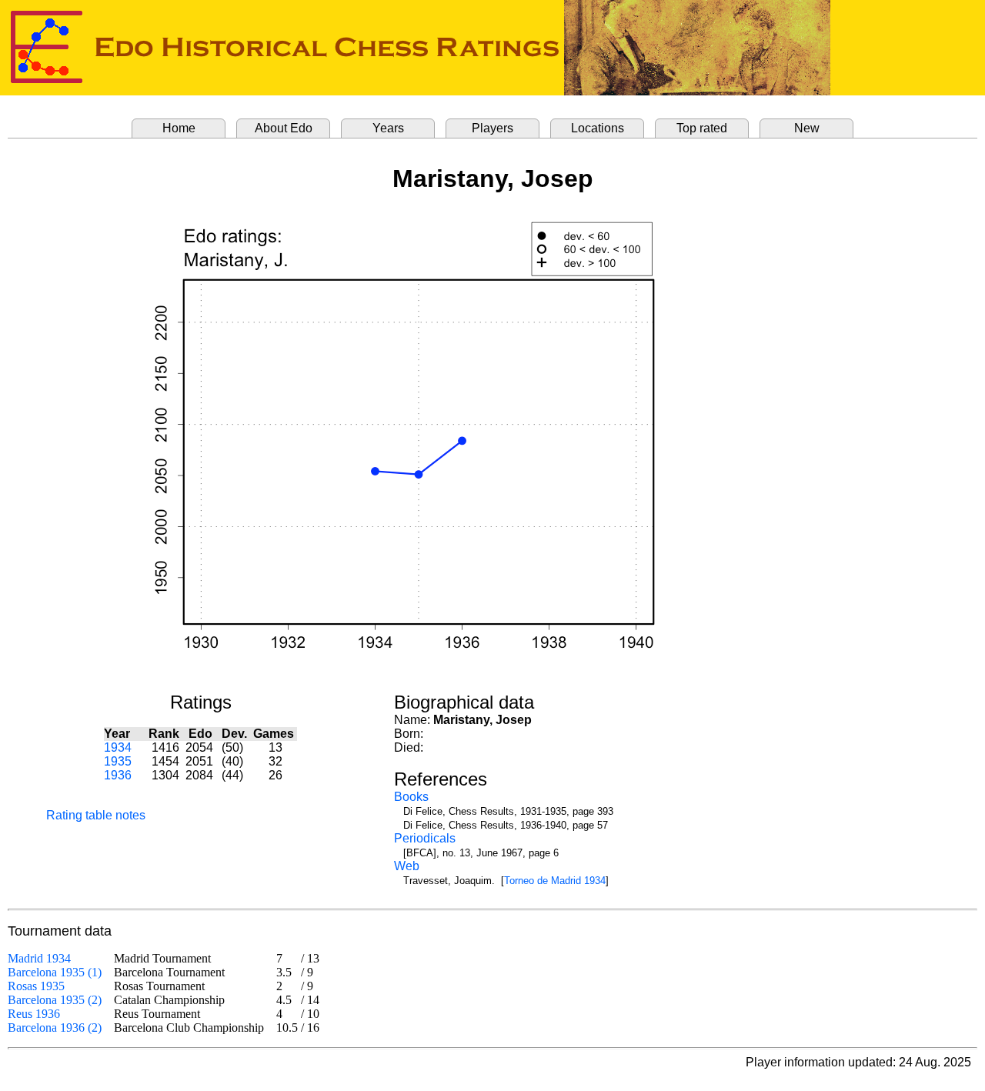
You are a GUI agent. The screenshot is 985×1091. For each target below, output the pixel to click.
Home (178, 128)
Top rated (701, 128)
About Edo (283, 128)
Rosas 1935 (36, 986)
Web (406, 865)
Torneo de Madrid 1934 (555, 880)
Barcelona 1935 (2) (55, 999)
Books (411, 796)
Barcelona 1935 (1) (55, 972)
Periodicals (425, 838)
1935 (118, 761)
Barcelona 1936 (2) (55, 1027)
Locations (597, 128)
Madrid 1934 (39, 958)
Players (492, 128)
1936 (118, 775)
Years (388, 128)
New (807, 128)
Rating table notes (95, 815)
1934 (118, 747)
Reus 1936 (34, 1013)
